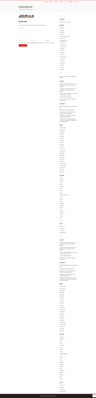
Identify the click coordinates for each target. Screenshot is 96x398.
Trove (61, 67)
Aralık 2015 (62, 155)
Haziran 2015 (62, 167)
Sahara (61, 63)
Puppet (61, 69)
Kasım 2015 (62, 157)
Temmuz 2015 (63, 165)
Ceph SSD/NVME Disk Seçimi (66, 97)
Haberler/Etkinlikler (63, 36)
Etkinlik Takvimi (70, 1)
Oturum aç (62, 226)
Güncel (61, 34)
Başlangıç (46, 1)
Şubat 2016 (62, 153)
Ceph (61, 30)
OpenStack (62, 40)
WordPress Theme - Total (45, 395)
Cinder (61, 44)
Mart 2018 (62, 138)
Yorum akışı (62, 230)
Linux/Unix (62, 38)
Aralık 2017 (62, 142)
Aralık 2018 (62, 134)
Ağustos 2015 (62, 163)
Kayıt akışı (62, 228)
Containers (62, 46)
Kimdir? (51, 1)
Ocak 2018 (62, 140)
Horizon (61, 52)
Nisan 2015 (62, 172)
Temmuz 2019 (63, 127)
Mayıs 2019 (62, 132)
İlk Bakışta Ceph (63, 110)
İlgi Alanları (56, 1)
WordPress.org (63, 232)
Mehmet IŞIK (71, 110)
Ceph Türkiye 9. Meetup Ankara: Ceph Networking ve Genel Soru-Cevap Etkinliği (68, 90)
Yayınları (61, 1)
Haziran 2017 (62, 148)
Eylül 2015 (62, 161)
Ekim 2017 (62, 146)
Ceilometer (62, 42)
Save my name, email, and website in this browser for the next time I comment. (37, 42)
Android (61, 27)
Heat (61, 50)
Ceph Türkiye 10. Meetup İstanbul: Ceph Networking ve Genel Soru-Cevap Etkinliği (68, 85)
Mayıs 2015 (62, 170)
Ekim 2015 (62, 159)
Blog (65, 1)
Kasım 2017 (62, 144)
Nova (61, 61)
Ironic (61, 54)
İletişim (75, 1)
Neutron (62, 58)
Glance (61, 48)
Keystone (62, 56)
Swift (61, 65)
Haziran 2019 (62, 129)
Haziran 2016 (62, 151)
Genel (61, 32)
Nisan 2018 (62, 136)
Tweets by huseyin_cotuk (65, 22)
